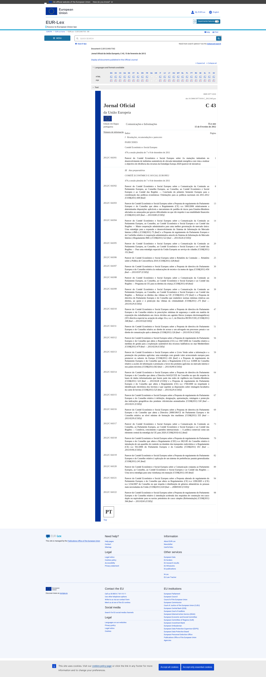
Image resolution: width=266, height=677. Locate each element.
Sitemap (108, 547)
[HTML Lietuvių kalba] (169, 76)
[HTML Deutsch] (129, 76)
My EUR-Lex (200, 12)
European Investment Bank (174, 623)
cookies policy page (102, 666)
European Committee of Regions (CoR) (179, 620)
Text (97, 87)
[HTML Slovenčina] (200, 76)
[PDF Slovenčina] (200, 80)
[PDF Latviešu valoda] (165, 80)
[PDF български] (111, 80)
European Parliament (172, 594)
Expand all (201, 63)
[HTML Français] (147, 76)
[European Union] (52, 589)
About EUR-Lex (169, 541)
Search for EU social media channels (119, 612)
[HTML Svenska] (214, 76)
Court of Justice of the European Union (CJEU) (182, 605)
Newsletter (168, 544)
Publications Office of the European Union (84, 541)
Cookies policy (110, 560)
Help (208, 32)
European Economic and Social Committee (180, 617)
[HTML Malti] (178, 76)
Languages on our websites (115, 622)
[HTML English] (142, 76)
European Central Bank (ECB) (175, 608)
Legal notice (109, 557)
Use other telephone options (116, 597)
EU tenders (168, 560)
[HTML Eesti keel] (133, 76)
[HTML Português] (191, 76)
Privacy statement (112, 566)
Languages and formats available (109, 67)
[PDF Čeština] (120, 80)
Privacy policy (110, 625)
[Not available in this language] (151, 76)
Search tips (82, 44)
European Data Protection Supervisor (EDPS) (181, 629)
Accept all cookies (169, 667)
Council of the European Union (175, 600)
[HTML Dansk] (124, 76)
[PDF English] (142, 80)
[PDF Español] (116, 80)
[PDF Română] (196, 80)
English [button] (216, 12)
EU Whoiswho (169, 566)
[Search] (218, 38)
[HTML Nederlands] (183, 76)
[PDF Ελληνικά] (138, 80)
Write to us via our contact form (117, 600)
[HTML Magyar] (174, 76)
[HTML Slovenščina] (205, 76)
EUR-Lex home (60, 32)
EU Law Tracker (170, 577)
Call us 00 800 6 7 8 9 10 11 (115, 594)
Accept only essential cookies (197, 667)
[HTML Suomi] (209, 76)
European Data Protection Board (176, 632)
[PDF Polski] (187, 80)
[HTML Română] (196, 76)
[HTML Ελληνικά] (138, 76)
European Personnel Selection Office (178, 634)
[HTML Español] (116, 76)
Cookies (108, 631)
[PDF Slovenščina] (205, 80)
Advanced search (214, 44)
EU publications (170, 569)
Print (216, 32)
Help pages (109, 541)
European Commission (172, 602)
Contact (108, 544)
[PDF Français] (147, 80)
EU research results (171, 563)
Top (105, 520)
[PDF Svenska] (214, 80)
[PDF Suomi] (209, 80)
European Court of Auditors (174, 611)
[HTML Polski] (187, 76)
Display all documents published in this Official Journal (114, 60)
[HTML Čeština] (120, 76)
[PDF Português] (191, 80)
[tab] (154, 67)
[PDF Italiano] (160, 80)
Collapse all (212, 63)
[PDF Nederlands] (183, 80)
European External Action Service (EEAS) (179, 614)
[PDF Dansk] (124, 80)
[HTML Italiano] (160, 76)
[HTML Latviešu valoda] (165, 76)
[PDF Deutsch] (129, 80)
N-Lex (166, 574)
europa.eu (64, 593)
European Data (169, 557)
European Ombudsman (173, 626)
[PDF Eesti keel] (133, 80)
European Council (170, 597)
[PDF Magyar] (174, 80)
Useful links (168, 547)
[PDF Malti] (178, 80)
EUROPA (49, 32)
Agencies (167, 640)
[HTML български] (111, 76)
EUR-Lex (55, 22)
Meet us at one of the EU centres (117, 602)
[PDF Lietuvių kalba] (169, 80)
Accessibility (110, 563)
